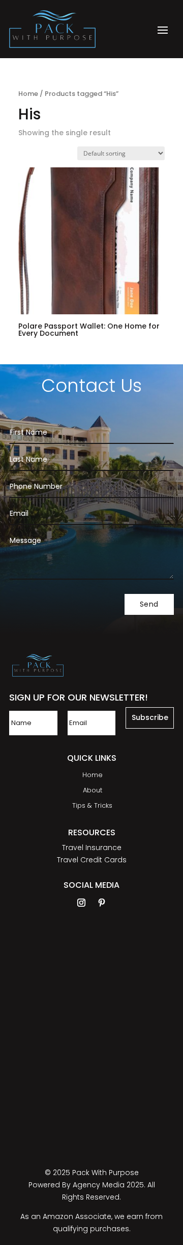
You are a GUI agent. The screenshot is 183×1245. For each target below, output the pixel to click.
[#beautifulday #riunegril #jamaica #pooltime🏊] (96, 1094)
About (92, 791)
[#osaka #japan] (155, 1094)
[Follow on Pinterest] (102, 902)
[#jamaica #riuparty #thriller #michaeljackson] (36, 987)
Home (28, 93)
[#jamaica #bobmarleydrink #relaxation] (155, 987)
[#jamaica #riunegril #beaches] (96, 987)
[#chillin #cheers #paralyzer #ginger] (36, 1094)
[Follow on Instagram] (81, 902)
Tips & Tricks (92, 806)
